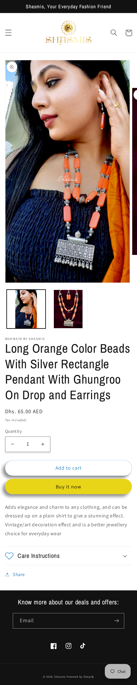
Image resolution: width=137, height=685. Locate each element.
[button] (8, 32)
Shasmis (60, 677)
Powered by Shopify (80, 677)
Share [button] (19, 574)
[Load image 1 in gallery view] (26, 309)
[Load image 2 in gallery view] (68, 309)
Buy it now (68, 486)
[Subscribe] (116, 621)
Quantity (13, 431)
